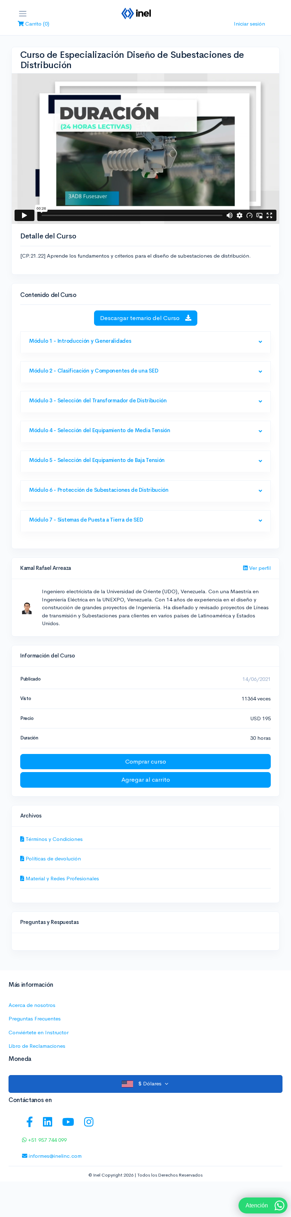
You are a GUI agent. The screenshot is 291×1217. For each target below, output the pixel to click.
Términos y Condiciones (53, 839)
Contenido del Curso (48, 295)
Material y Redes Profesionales (61, 878)
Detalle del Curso (48, 236)
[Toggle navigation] (23, 13)
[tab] (145, 342)
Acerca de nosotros (32, 1005)
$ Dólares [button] (150, 1083)
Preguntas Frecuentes (35, 1018)
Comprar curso (145, 761)
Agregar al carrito (145, 779)
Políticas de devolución (52, 858)
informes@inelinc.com (54, 1155)
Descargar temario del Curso (140, 318)
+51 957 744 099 (47, 1139)
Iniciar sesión (249, 23)
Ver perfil (259, 568)
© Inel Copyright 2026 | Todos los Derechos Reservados (145, 1175)
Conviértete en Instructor (38, 1032)
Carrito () (36, 23)
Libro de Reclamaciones (37, 1045)
